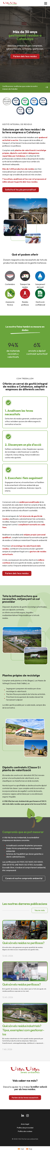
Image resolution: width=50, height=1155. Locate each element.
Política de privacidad (25, 1128)
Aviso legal (25, 1124)
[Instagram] (27, 1115)
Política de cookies (25, 1131)
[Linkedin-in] (22, 1115)
